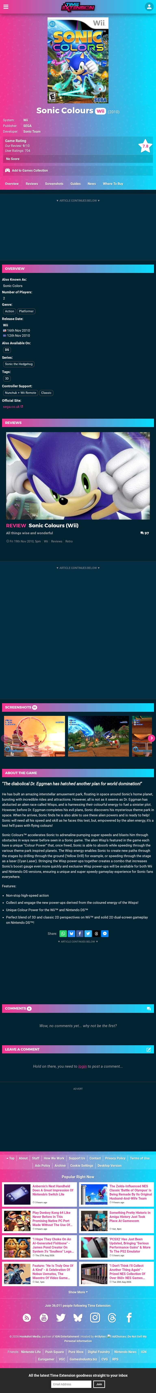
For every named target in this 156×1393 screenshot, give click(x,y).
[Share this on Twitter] (88, 933)
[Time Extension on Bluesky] (78, 1318)
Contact (95, 1158)
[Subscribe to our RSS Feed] (26, 1318)
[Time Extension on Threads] (112, 1318)
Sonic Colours (70, 110)
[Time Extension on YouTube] (43, 1318)
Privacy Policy (115, 1158)
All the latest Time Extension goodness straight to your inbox (78, 1375)
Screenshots (54, 184)
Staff (35, 1158)
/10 (26, 146)
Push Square (54, 1352)
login (82, 1066)
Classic (46, 393)
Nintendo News (125, 1352)
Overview (12, 184)
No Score (13, 159)
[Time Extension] (78, 7)
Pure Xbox (75, 1352)
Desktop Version (110, 1166)
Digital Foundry (99, 1352)
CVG (105, 1359)
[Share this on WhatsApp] (63, 933)
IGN (143, 1352)
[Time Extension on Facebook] (129, 1318)
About (23, 1158)
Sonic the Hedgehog (18, 364)
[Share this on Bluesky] (71, 933)
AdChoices (119, 1336)
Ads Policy (42, 1166)
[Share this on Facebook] (79, 933)
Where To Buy (113, 184)
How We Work (54, 1158)
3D (7, 378)
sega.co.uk (12, 407)
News (92, 184)
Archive (60, 1166)
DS (7, 350)
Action (9, 311)
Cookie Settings (81, 1166)
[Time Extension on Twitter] (60, 1318)
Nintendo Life (31, 1352)
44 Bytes (100, 1336)
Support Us (77, 1158)
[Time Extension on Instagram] (95, 1318)
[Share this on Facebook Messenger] (104, 933)
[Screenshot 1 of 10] (34, 736)
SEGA (27, 126)
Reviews (32, 184)
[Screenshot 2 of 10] (98, 736)
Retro (69, 541)
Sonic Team (32, 132)
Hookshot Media (30, 1336)
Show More (77, 1292)
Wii (25, 120)
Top (11, 1158)
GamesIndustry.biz (83, 1359)
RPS (115, 1359)
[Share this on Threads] (96, 933)
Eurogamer (46, 1359)
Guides (75, 184)
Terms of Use (140, 1158)
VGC (62, 1359)
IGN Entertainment (67, 1336)
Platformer (26, 311)
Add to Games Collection (29, 170)
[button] (151, 738)
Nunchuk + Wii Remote (20, 393)
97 (146, 533)
